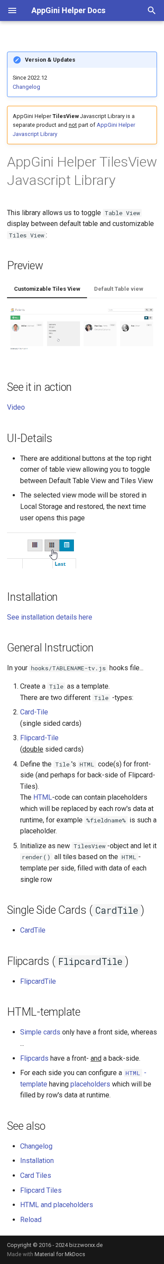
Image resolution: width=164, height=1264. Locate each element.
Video (16, 407)
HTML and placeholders (56, 1205)
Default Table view (118, 289)
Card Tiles (35, 1175)
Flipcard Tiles (41, 1190)
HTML (42, 797)
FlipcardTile (38, 981)
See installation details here (49, 617)
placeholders (90, 1084)
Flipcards (34, 1058)
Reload (31, 1219)
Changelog (26, 87)
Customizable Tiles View (47, 289)
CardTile (32, 930)
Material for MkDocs (60, 1254)
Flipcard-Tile (39, 738)
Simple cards (40, 1032)
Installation (37, 1160)
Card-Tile (34, 712)
